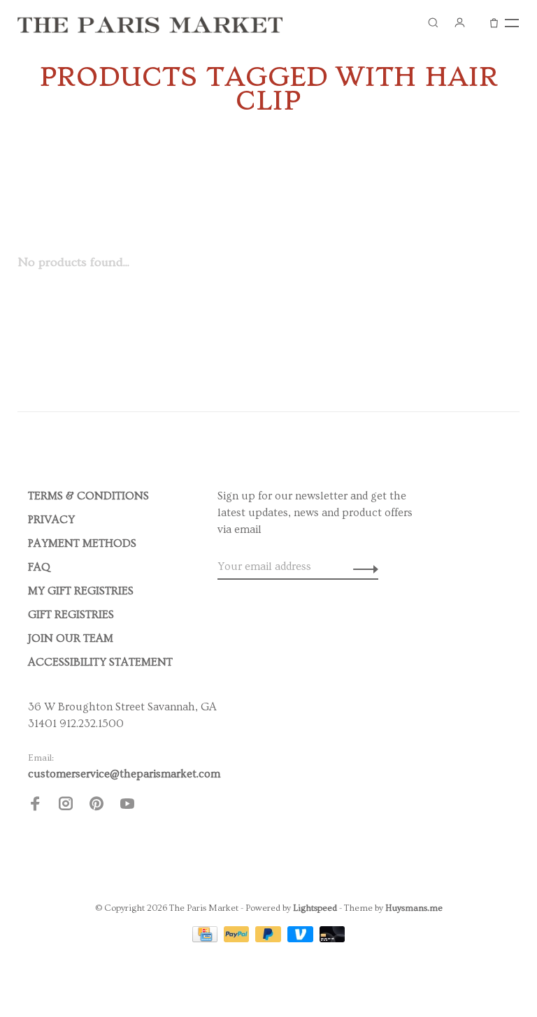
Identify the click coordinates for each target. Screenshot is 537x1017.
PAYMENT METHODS (82, 543)
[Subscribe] (361, 566)
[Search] (433, 22)
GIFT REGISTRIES (71, 614)
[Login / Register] (459, 22)
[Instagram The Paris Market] (66, 806)
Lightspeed (315, 908)
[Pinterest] (96, 806)
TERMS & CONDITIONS (88, 496)
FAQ (39, 567)
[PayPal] (238, 938)
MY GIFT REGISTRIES (81, 591)
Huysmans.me (414, 908)
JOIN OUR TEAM (70, 638)
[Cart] (494, 22)
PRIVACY (51, 519)
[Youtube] (127, 806)
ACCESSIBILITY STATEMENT (100, 662)
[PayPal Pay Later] (269, 938)
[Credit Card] (206, 938)
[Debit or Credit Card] (332, 938)
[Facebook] (35, 806)
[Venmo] (301, 938)
